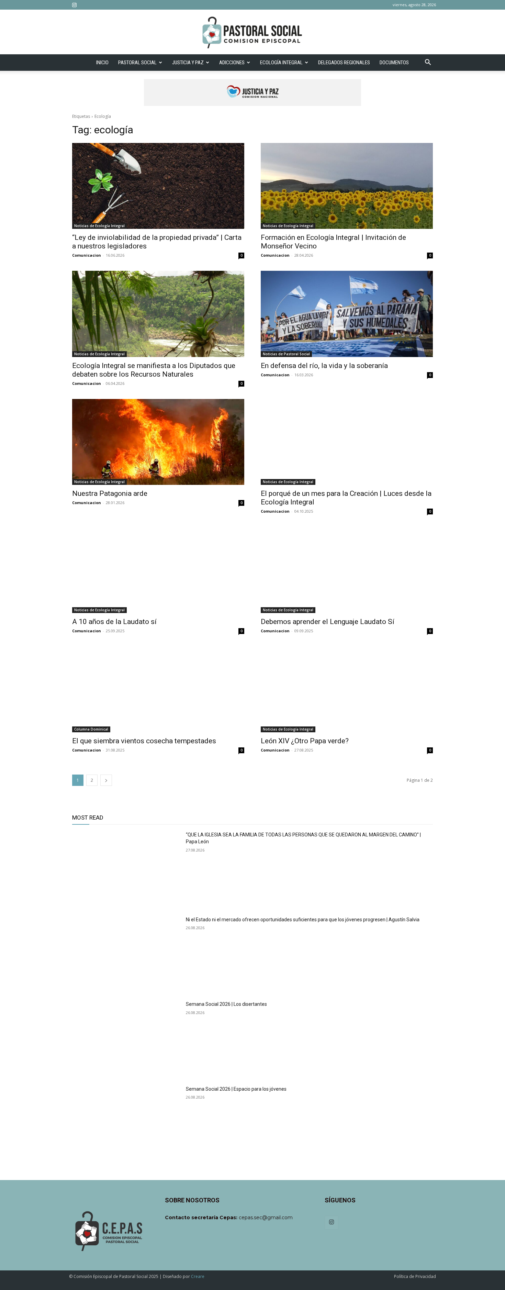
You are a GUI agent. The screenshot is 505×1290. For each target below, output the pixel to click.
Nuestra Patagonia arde (109, 493)
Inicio (102, 62)
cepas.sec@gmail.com (266, 1217)
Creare (197, 1276)
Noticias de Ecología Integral (99, 225)
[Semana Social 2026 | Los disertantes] (126, 1039)
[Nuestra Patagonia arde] (158, 442)
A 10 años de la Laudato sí (114, 622)
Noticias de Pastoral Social (286, 354)
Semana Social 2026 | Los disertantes (226, 1004)
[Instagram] (74, 5)
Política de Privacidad (415, 1276)
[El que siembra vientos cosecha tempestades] (158, 689)
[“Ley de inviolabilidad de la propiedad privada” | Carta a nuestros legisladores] (158, 186)
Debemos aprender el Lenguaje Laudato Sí (327, 622)
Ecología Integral (281, 62)
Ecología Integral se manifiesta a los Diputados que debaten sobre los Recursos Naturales (153, 370)
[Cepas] (252, 32)
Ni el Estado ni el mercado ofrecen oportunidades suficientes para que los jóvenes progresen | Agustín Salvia (302, 919)
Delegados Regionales (344, 62)
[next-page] (106, 780)
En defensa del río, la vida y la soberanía (324, 366)
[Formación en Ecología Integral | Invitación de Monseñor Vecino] (347, 186)
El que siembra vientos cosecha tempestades (144, 741)
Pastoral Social (137, 62)
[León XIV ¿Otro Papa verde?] (347, 689)
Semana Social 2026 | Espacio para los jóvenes (236, 1089)
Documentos (394, 62)
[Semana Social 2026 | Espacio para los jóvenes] (126, 1124)
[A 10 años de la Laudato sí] (158, 570)
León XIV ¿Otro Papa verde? (305, 741)
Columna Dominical (91, 729)
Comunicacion (86, 255)
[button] (427, 63)
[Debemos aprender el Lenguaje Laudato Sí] (347, 570)
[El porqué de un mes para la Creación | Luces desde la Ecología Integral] (347, 442)
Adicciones (232, 62)
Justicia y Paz (188, 62)
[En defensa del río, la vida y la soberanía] (347, 314)
